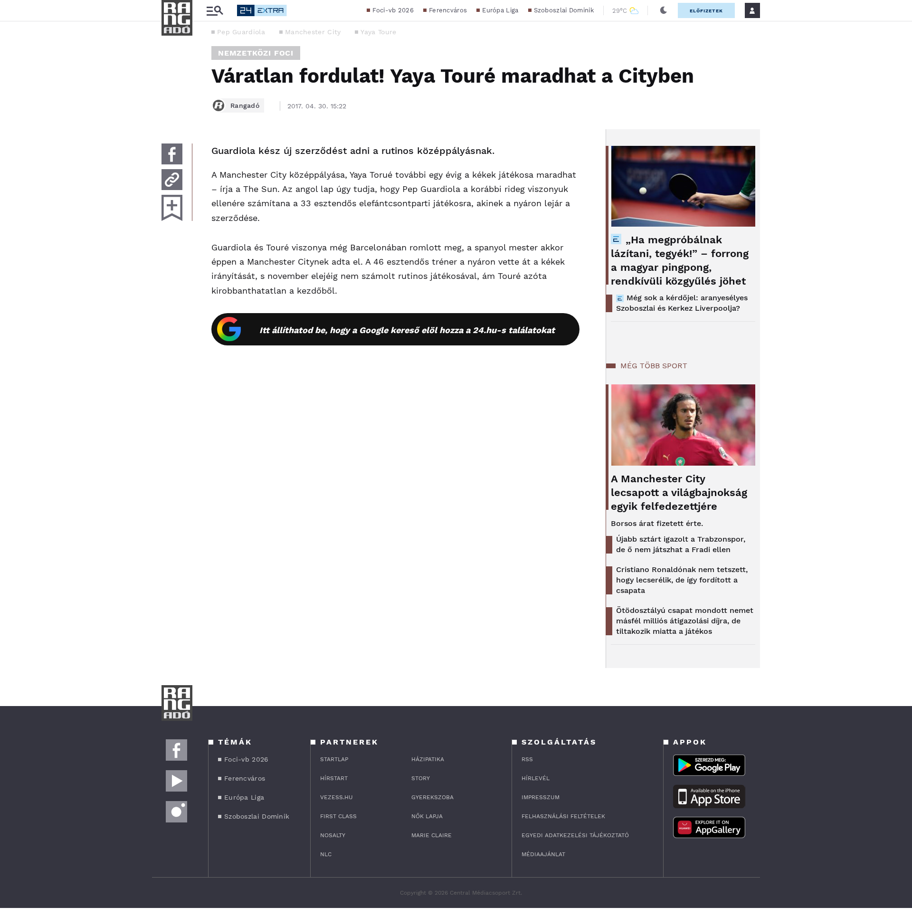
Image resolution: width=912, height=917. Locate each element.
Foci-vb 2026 (393, 10)
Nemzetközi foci (256, 52)
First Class (338, 816)
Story (420, 778)
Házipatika (427, 759)
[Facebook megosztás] (172, 153)
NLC (326, 854)
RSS (527, 759)
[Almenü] (215, 10)
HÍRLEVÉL (536, 778)
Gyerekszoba (432, 797)
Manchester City (313, 32)
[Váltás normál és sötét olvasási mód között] (663, 10)
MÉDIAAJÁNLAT (543, 854)
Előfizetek (706, 10)
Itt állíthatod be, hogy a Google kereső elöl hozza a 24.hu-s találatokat (407, 330)
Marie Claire (431, 835)
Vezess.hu (336, 797)
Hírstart (334, 778)
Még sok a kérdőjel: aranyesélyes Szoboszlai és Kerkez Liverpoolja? (682, 303)
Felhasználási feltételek (563, 816)
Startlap (334, 759)
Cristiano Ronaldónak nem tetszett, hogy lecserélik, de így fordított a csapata (682, 580)
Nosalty (332, 835)
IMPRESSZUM (541, 797)
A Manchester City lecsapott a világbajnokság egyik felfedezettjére (679, 492)
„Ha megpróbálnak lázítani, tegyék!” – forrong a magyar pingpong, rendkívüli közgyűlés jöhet (680, 260)
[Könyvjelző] (172, 208)
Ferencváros (448, 10)
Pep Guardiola (241, 32)
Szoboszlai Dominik (564, 10)
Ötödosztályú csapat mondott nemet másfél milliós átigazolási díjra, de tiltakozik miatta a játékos (684, 621)
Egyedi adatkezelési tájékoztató (575, 835)
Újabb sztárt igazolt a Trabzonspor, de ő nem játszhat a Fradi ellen (680, 544)
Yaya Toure (378, 32)
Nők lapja (427, 816)
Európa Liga (500, 10)
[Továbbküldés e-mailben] (172, 179)
